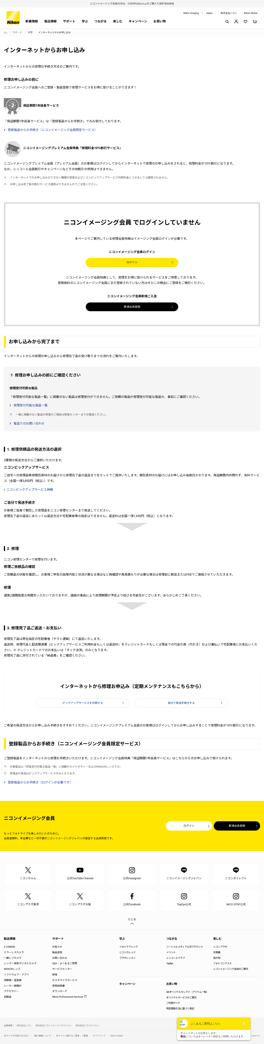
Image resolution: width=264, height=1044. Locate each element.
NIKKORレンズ (12, 969)
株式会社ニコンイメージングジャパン (54, 1025)
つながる (100, 21)
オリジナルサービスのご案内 (181, 997)
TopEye (169, 963)
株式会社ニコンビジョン (87, 1025)
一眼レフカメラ (12, 958)
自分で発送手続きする (181, 702)
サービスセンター (62, 969)
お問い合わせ (59, 958)
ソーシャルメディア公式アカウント (184, 946)
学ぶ (85, 21)
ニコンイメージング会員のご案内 (230, 969)
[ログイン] (236, 21)
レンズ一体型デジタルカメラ (20, 963)
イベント (170, 952)
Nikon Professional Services (67, 996)
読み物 (216, 958)
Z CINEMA (9, 946)
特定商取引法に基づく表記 (180, 1008)
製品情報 (50, 21)
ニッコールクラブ (175, 958)
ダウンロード (59, 991)
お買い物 (159, 21)
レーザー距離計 (12, 985)
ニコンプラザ (220, 946)
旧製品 (7, 996)
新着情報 (32, 21)
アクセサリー (11, 991)
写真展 (216, 952)
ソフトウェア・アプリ (16, 974)
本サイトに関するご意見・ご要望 (72, 1036)
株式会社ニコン (229, 13)
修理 (30, 32)
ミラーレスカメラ (14, 952)
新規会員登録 (132, 306)
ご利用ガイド (173, 1003)
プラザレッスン (127, 958)
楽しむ (117, 21)
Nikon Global (250, 13)
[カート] (254, 21)
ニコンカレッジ (127, 952)
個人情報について (42, 1036)
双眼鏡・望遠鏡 (12, 980)
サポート (69, 21)
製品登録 (57, 952)
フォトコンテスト (222, 963)
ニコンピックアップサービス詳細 (30, 489)
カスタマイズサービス (64, 980)
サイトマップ (99, 1036)
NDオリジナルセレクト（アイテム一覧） (187, 991)
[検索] (227, 21)
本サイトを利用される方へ (16, 1036)
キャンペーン (138, 21)
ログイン (132, 262)
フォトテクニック (128, 946)
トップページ (5, 32)
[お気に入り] (245, 21)
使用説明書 (58, 985)
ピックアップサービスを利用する (82, 702)
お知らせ (57, 946)
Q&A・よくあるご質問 (64, 963)
